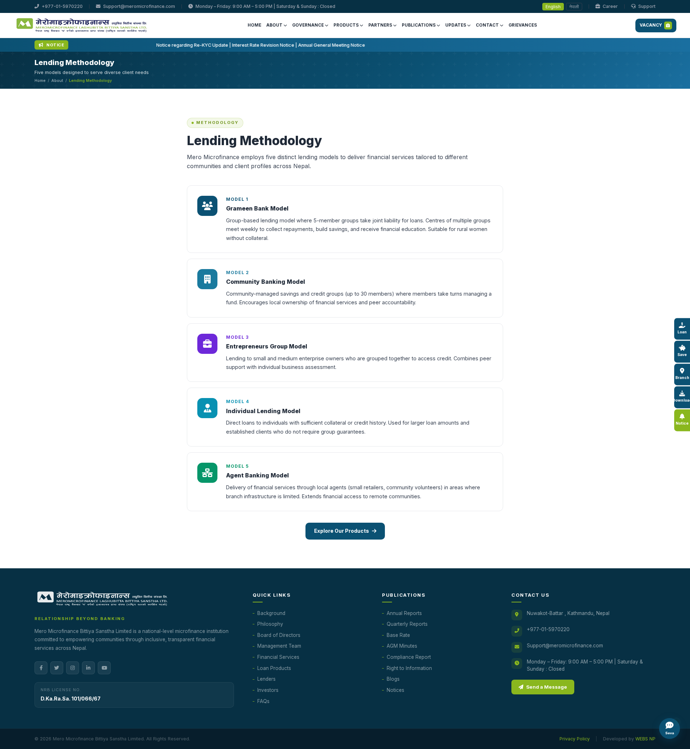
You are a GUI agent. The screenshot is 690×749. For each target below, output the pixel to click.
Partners (380, 25)
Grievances (523, 25)
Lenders (266, 679)
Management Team (279, 646)
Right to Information (409, 668)
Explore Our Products (341, 531)
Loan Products (274, 668)
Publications (419, 25)
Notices (395, 690)
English (553, 6)
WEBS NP (645, 738)
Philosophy (270, 624)
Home (254, 25)
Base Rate (398, 635)
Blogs (393, 679)
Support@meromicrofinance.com (138, 6)
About (274, 25)
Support (646, 6)
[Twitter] (56, 667)
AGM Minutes (402, 646)
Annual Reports (404, 613)
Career (610, 6)
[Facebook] (40, 667)
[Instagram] (72, 667)
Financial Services (278, 657)
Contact (487, 25)
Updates (455, 25)
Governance (308, 25)
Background (271, 613)
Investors (268, 690)
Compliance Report (409, 657)
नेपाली (574, 6)
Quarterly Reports (407, 624)
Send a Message (546, 687)
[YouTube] (104, 667)
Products (346, 25)
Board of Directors (278, 635)
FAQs (263, 701)
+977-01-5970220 (62, 6)
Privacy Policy (575, 738)
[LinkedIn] (88, 667)
